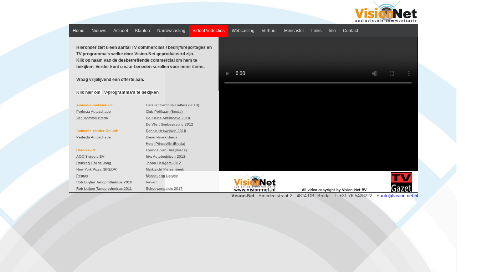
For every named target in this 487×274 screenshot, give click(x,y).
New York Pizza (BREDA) (96, 169)
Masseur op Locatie (162, 176)
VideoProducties (209, 30)
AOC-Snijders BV (90, 156)
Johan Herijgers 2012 (163, 163)
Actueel (120, 30)
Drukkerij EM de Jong (93, 163)
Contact (350, 30)
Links (316, 30)
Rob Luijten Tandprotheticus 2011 (104, 189)
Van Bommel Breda (92, 118)
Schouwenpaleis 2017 (164, 189)
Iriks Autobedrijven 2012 (165, 156)
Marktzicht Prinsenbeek (165, 169)
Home (78, 30)
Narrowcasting (171, 30)
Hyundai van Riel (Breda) (166, 150)
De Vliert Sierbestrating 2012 (169, 124)
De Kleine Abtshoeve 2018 (168, 118)
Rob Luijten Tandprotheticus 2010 (104, 182)
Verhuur (269, 30)
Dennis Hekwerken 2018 (166, 131)
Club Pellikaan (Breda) (164, 111)
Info (332, 30)
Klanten (142, 30)
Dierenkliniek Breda (162, 137)
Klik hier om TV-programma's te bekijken (117, 92)
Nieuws (99, 30)
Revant (152, 182)
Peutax (82, 176)
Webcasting (243, 30)
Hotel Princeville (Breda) (165, 144)
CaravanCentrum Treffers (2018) (172, 105)
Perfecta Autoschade (93, 111)
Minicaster (294, 30)
